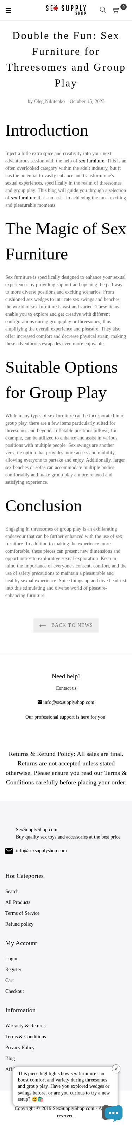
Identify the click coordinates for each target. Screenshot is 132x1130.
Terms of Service (22, 913)
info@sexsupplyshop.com (68, 702)
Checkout (14, 991)
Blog (10, 1058)
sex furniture (91, 160)
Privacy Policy (19, 1047)
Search (12, 891)
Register (13, 969)
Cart (9, 980)
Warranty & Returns (25, 1025)
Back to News (71, 625)
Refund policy (19, 924)
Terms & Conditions (25, 1036)
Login (11, 958)
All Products (17, 902)
